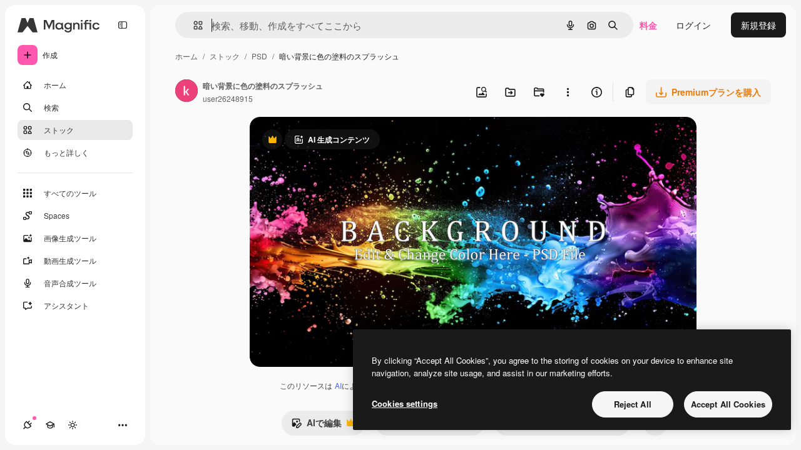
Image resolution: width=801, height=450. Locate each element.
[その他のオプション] (567, 91)
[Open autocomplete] (193, 25)
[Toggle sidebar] (123, 25)
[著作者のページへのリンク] (186, 91)
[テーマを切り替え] (73, 425)
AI (338, 385)
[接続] (28, 425)
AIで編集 (316, 425)
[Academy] (50, 425)
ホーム (186, 56)
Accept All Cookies (728, 404)
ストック (225, 56)
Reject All (632, 404)
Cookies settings (404, 403)
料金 (648, 25)
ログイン (693, 25)
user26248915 (228, 98)
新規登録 (758, 25)
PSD (259, 56)
